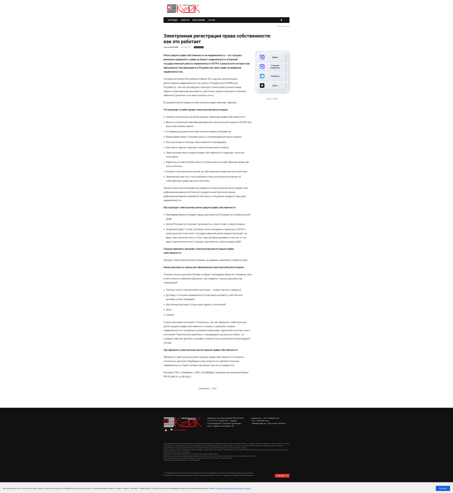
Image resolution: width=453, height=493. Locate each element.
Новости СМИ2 (272, 99)
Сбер (214, 388)
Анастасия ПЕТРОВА (171, 47)
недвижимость (204, 388)
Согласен (443, 488)
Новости (185, 20)
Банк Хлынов (199, 20)
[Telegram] (281, 20)
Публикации (199, 47)
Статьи (211, 20)
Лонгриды (173, 20)
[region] (226, 487)
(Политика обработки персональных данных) (233, 488)
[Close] (450, 484)
